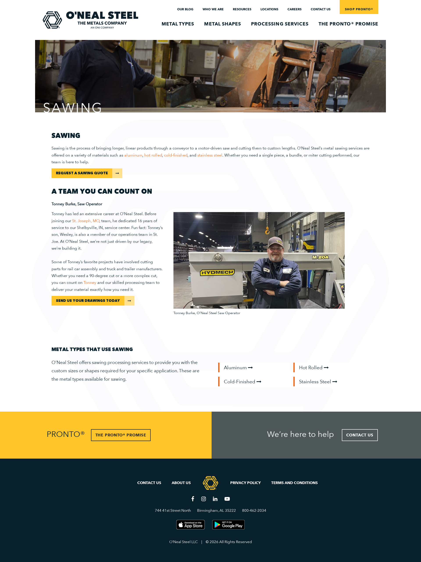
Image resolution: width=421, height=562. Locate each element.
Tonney (90, 282)
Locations (269, 9)
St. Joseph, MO (85, 220)
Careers (294, 9)
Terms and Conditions (294, 483)
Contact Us (320, 9)
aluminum (133, 155)
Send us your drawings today (88, 300)
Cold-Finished (240, 381)
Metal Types (178, 24)
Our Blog (185, 9)
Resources (242, 9)
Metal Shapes (222, 24)
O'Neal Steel (90, 20)
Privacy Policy (245, 483)
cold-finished (175, 155)
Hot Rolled (311, 367)
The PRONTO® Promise (348, 24)
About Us (181, 483)
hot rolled (153, 155)
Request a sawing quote (82, 173)
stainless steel (209, 155)
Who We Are (213, 9)
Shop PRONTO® (359, 9)
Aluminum (236, 367)
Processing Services (280, 24)
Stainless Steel (315, 381)
